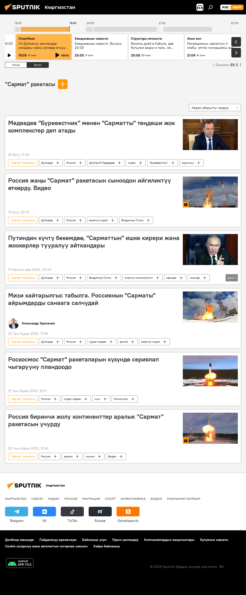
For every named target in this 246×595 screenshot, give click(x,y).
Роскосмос (121, 399)
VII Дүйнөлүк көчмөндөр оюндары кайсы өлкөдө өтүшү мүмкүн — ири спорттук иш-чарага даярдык (42, 49)
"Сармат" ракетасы (30, 84)
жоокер (195, 277)
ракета (68, 456)
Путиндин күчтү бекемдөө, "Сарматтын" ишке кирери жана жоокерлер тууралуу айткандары (93, 241)
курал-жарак (97, 341)
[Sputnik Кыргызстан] (23, 11)
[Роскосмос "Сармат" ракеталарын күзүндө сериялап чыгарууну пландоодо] (210, 370)
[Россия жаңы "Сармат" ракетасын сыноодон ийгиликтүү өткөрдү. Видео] (210, 192)
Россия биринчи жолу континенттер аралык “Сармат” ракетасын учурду (86, 420)
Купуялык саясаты (214, 540)
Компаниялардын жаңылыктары (169, 540)
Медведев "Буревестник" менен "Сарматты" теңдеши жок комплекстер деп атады (91, 126)
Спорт (110, 498)
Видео (112, 456)
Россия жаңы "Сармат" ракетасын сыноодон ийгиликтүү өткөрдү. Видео (89, 184)
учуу (97, 399)
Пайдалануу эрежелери (57, 540)
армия (124, 341)
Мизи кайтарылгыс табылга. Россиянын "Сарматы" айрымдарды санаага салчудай (81, 299)
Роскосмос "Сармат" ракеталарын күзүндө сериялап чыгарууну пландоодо (83, 363)
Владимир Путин (132, 220)
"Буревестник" (158, 163)
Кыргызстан (15, 498)
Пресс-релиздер (125, 540)
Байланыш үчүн (94, 540)
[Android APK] (19, 563)
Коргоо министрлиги (139, 277)
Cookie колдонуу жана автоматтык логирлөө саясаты (46, 546)
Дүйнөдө (47, 163)
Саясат (37, 498)
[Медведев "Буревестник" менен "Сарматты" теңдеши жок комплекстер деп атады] (210, 134)
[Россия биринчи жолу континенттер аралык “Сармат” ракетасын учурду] (210, 428)
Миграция (91, 498)
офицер (171, 277)
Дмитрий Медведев (102, 163)
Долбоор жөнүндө (19, 540)
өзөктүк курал (98, 220)
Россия (71, 163)
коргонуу (188, 163)
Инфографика (133, 498)
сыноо (90, 456)
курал (132, 163)
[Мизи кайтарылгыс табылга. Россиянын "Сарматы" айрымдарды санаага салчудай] (210, 307)
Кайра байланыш (106, 546)
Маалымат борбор (183, 498)
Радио (54, 498)
